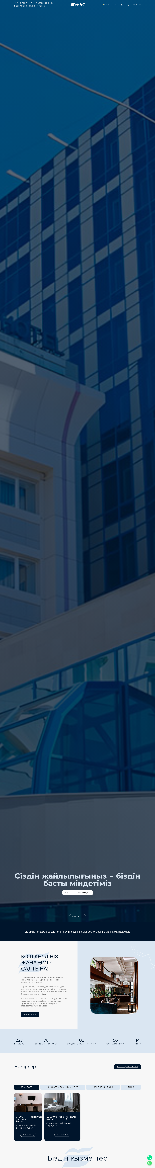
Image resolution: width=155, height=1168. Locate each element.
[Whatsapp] (149, 1163)
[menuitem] (106, 4)
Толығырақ (28, 1135)
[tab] (26, 1087)
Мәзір (135, 4)
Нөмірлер (77, 917)
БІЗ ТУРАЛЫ (30, 1015)
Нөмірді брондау (78, 892)
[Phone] (149, 1157)
